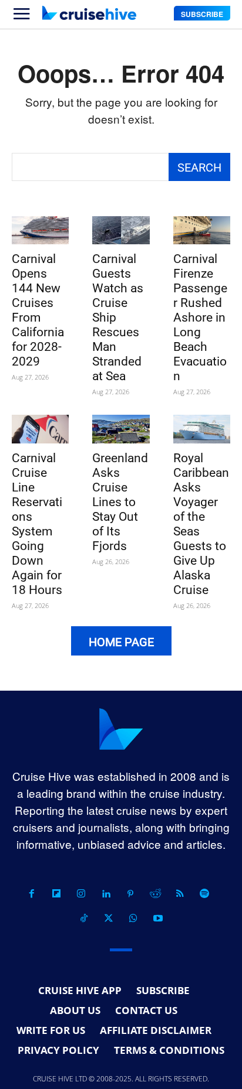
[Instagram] (81, 894)
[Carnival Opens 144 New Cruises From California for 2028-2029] (40, 230)
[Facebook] (31, 894)
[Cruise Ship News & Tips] (89, 13)
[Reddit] (155, 894)
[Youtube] (158, 918)
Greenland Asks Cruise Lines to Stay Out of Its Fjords (120, 502)
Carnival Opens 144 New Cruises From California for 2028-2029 (38, 310)
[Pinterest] (130, 894)
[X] (108, 918)
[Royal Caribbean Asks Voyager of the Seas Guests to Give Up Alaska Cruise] (201, 429)
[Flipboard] (56, 894)
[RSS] (179, 894)
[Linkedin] (105, 894)
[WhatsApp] (133, 918)
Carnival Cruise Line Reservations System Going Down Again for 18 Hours (37, 524)
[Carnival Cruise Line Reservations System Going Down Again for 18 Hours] (40, 429)
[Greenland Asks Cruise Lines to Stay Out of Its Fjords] (120, 429)
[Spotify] (204, 894)
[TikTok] (84, 918)
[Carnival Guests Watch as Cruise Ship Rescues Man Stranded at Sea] (120, 230)
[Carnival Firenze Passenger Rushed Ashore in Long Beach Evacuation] (201, 230)
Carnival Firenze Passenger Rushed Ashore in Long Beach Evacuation (200, 317)
